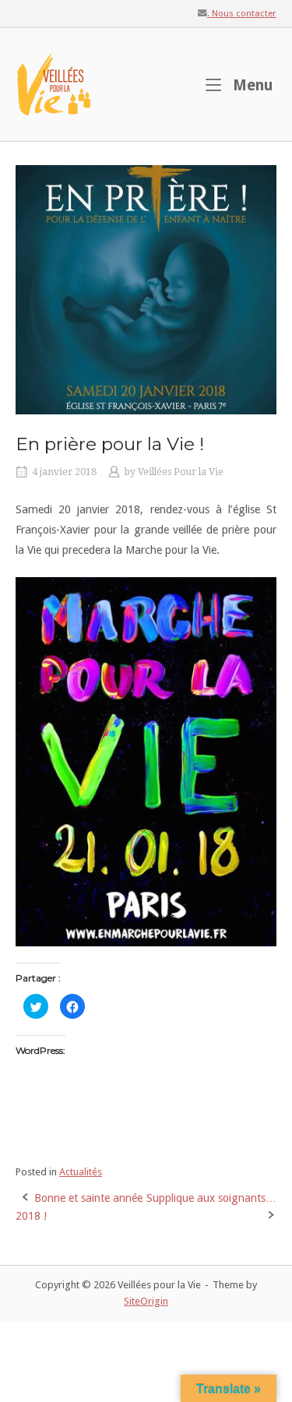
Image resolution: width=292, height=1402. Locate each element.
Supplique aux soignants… (211, 1198)
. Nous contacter (241, 13)
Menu (251, 85)
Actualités (80, 1172)
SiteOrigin (146, 1301)
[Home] (54, 83)
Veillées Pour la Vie (180, 472)
